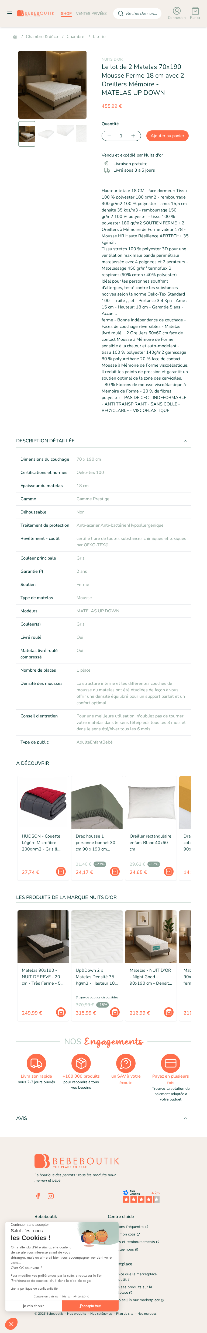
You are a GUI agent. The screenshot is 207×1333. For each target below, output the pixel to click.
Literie (99, 37)
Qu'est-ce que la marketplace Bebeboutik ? (132, 1277)
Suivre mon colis (122, 1234)
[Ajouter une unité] (134, 136)
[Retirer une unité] (108, 136)
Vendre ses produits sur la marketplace (130, 1290)
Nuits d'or (153, 155)
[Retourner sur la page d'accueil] (35, 13)
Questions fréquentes (126, 1226)
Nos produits (76, 1313)
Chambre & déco (42, 37)
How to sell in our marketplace (134, 1300)
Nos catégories (101, 1313)
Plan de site (124, 1313)
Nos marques (147, 1313)
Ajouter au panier (167, 136)
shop (66, 13)
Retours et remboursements (131, 1241)
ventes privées (91, 13)
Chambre (75, 37)
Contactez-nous (121, 1249)
